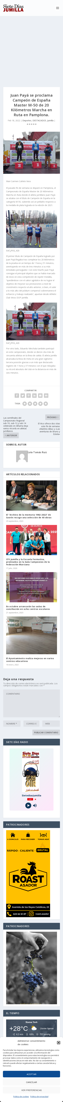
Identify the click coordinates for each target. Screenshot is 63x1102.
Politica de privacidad (39, 1096)
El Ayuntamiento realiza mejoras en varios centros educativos (30, 659)
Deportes (26, 120)
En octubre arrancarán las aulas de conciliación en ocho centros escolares (28, 607)
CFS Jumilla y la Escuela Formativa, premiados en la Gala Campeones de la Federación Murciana (28, 562)
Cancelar (31, 1082)
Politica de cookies (21, 1096)
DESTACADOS (39, 120)
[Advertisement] (31, 48)
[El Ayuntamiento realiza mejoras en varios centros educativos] (31, 635)
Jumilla (50, 120)
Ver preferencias (31, 1090)
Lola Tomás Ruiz (37, 452)
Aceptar (31, 1074)
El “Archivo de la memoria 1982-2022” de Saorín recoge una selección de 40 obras (29, 516)
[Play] (28, 805)
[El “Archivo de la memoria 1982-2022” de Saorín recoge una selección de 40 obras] (31, 495)
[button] (58, 1042)
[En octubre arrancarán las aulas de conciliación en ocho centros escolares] (31, 587)
